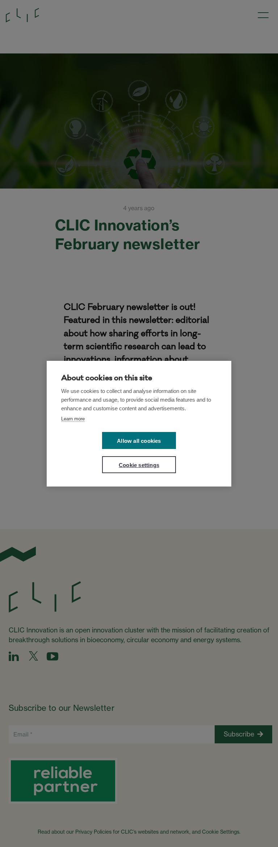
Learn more (73, 419)
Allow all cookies (139, 441)
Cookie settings (139, 465)
